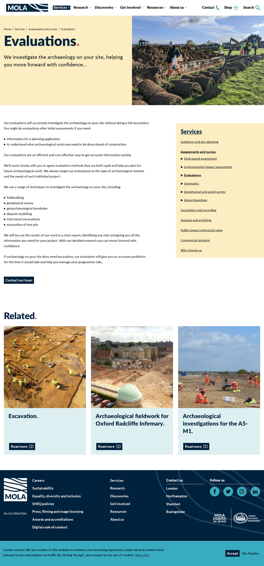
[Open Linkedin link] (255, 491)
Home (7, 29)
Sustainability (43, 488)
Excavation (23, 416)
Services (60, 7)
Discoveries (104, 7)
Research (81, 7)
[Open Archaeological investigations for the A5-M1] (219, 367)
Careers (38, 480)
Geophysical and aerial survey (205, 192)
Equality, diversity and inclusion (56, 496)
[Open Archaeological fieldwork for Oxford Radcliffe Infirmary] (132, 367)
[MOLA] (27, 8)
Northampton (176, 496)
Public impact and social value (202, 230)
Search (248, 7)
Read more (19, 446)
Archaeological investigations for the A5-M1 (215, 424)
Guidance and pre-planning (199, 142)
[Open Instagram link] (242, 491)
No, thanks (250, 553)
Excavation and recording (198, 210)
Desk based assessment (200, 159)
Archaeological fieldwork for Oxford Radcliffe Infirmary (132, 420)
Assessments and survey (43, 29)
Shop (228, 7)
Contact (208, 7)
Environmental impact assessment (208, 167)
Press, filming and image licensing (57, 511)
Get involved (130, 7)
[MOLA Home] (15, 494)
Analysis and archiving (196, 220)
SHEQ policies (43, 504)
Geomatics (191, 184)
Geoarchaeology (195, 200)
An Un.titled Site (15, 513)
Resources (155, 7)
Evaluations (192, 175)
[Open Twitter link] (228, 491)
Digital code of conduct (49, 527)
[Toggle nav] (5, 8)
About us (177, 7)
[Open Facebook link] (215, 491)
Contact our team (19, 280)
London (172, 488)
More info (142, 555)
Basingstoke (175, 512)
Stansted (173, 504)
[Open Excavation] (45, 367)
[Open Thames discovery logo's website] (245, 519)
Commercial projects (195, 240)
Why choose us (191, 250)
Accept (232, 553)
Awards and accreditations (52, 519)
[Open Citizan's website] (220, 518)
